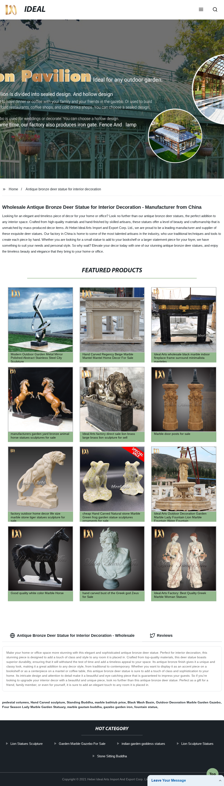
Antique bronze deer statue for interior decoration (63, 189)
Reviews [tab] (165, 635)
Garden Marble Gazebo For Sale (82, 743)
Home (13, 189)
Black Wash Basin (141, 702)
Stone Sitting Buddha (112, 756)
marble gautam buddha (84, 707)
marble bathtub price (110, 702)
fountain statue (145, 707)
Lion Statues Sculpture (26, 743)
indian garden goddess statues (143, 743)
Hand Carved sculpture (48, 702)
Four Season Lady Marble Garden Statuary (33, 707)
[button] (201, 10)
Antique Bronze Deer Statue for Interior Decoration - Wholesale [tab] (76, 635)
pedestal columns (15, 702)
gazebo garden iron (118, 707)
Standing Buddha (80, 702)
